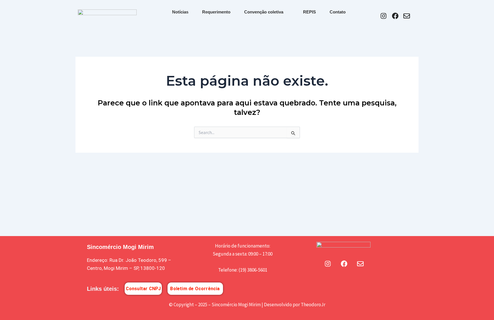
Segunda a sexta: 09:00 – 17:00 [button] (242, 254)
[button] (242, 262)
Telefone (227, 270)
